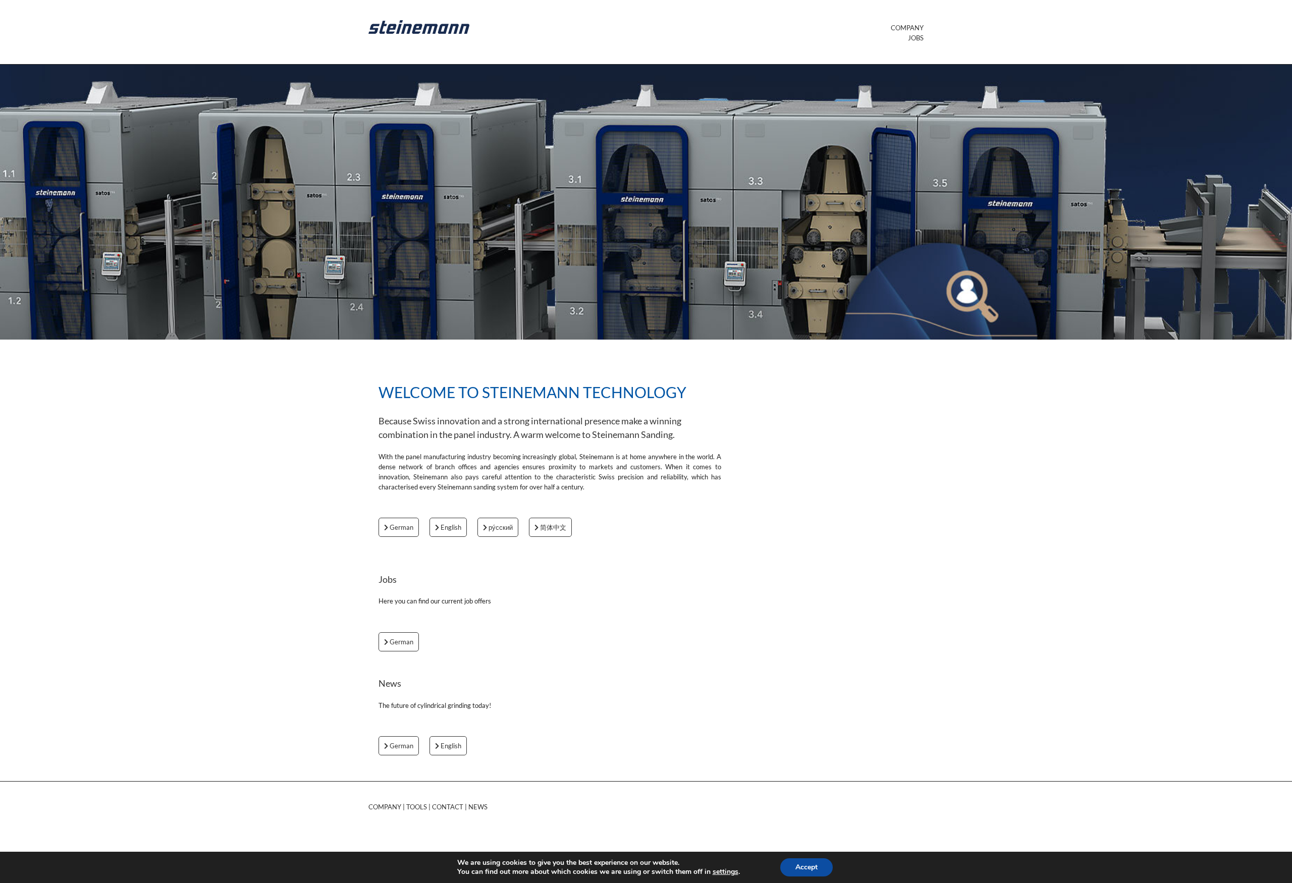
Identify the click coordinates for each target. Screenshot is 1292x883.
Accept (806, 867)
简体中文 (552, 527)
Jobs (916, 38)
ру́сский (500, 527)
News (478, 807)
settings (725, 871)
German (400, 527)
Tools (416, 807)
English (450, 527)
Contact (447, 807)
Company (907, 28)
